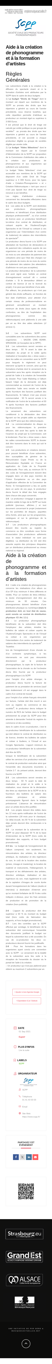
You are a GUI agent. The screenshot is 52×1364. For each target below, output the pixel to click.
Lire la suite (24, 1050)
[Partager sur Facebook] (16, 1157)
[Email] (35, 1157)
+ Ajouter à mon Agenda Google (26, 992)
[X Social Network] (22, 1157)
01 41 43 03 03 (29, 1100)
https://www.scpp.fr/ (31, 1117)
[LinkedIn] (29, 1157)
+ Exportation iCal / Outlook (26, 1001)
